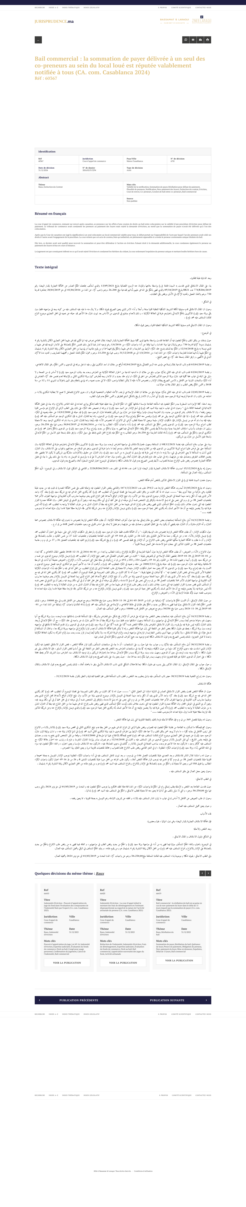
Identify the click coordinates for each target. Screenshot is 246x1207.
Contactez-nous (203, 8)
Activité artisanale (113, 954)
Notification (151, 189)
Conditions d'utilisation (143, 1171)
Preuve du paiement (172, 946)
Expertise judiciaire (61, 946)
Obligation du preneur (191, 946)
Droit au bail (62, 949)
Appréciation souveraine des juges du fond (122, 952)
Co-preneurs (145, 191)
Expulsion (197, 949)
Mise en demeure (184, 949)
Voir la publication (67, 962)
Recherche (40, 8)
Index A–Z (53, 8)
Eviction (203, 189)
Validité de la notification (138, 186)
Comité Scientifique (181, 8)
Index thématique (71, 8)
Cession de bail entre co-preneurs (166, 191)
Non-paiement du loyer (166, 949)
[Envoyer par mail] (193, 39)
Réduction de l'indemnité (111, 944)
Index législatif (92, 8)
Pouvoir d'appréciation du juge (57, 944)
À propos (162, 8)
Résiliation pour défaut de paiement (184, 186)
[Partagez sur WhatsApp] (185, 39)
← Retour (38, 40)
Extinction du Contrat (53, 186)
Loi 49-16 (76, 944)
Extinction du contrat (189, 189)
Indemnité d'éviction (51, 933)
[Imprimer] (207, 39)
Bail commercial (189, 191)
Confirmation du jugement (65, 951)
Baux (40, 186)
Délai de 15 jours (163, 951)
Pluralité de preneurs (136, 189)
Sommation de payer (159, 186)
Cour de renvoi (133, 191)
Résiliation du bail (165, 933)
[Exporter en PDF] (200, 39)
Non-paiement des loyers (168, 189)
